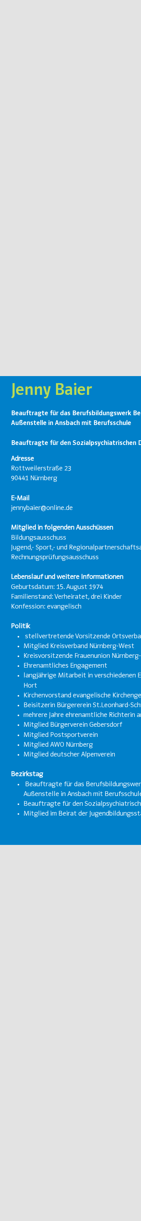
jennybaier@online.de (42, 508)
